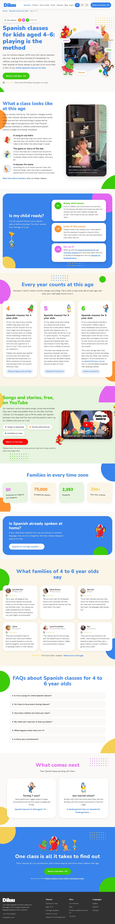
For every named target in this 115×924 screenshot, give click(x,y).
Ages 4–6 (49, 907)
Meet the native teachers (14, 178)
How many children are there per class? (32, 713)
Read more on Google (73, 655)
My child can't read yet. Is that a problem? (33, 722)
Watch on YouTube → (15, 442)
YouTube (72, 916)
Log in (71, 5)
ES (82, 5)
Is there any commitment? (26, 739)
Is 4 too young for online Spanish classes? (33, 695)
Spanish (27, 5)
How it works (44, 5)
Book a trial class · (101, 5)
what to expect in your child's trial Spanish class (64, 878)
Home (5, 11)
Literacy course (51, 914)
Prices (53, 5)
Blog (66, 5)
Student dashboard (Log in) (78, 911)
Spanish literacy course (94, 361)
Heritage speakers (52, 910)
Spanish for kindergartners (55, 917)
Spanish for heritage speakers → (26, 546)
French (34, 5)
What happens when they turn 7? (29, 730)
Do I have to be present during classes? (32, 704)
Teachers (59, 5)
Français (96, 910)
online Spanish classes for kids (31, 68)
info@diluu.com (8, 917)
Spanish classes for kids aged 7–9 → (31, 809)
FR (87, 5)
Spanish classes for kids (18, 11)
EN (77, 5)
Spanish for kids (52, 903)
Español (95, 907)
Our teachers (74, 903)
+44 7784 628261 (9, 914)
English (95, 903)
